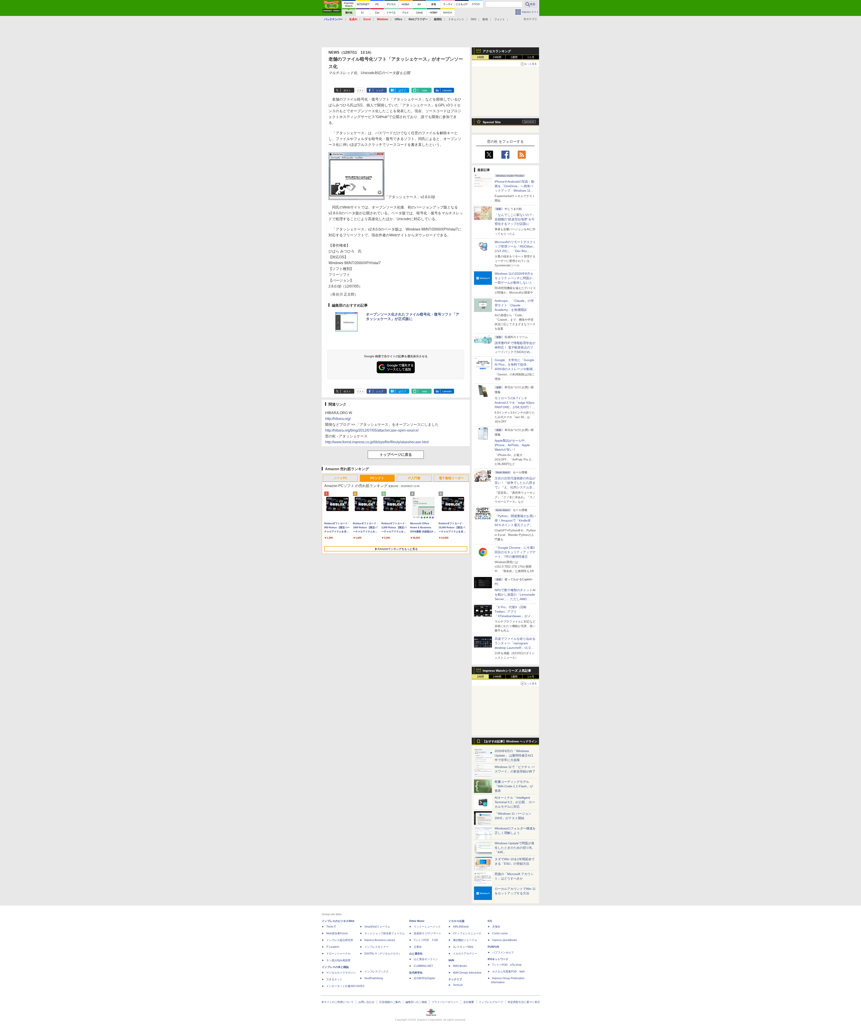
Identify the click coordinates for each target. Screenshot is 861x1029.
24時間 (497, 57)
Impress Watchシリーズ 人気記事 (507, 670)
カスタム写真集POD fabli (508, 971)
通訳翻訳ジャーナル (465, 940)
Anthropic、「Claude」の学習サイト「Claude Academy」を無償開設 (514, 305)
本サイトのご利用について (337, 1002)
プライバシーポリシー (445, 1002)
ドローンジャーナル (338, 953)
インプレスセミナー (376, 946)
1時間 (480, 57)
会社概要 (468, 1002)
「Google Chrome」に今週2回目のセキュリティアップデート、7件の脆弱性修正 (515, 552)
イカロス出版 (456, 921)
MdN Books (460, 966)
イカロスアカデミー (465, 953)
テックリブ (455, 979)
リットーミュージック (427, 926)
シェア (379, 90)
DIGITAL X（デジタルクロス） (382, 953)
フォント (499, 19)
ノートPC (340, 478)
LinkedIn (447, 90)
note (424, 90)
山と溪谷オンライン (426, 959)
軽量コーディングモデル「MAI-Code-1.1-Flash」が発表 (514, 786)
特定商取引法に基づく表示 (524, 1002)
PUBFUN (493, 946)
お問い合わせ (366, 1002)
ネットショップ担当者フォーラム (384, 933)
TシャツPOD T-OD (426, 940)
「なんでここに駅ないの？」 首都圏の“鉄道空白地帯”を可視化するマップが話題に (517, 219)
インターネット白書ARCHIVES (345, 986)
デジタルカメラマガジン (341, 972)
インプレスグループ (491, 1002)
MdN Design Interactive (467, 972)
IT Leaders (332, 946)
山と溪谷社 (416, 953)
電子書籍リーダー (451, 478)
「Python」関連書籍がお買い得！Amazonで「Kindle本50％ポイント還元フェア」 (515, 520)
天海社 (496, 926)
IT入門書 (414, 478)
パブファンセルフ (503, 952)
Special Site (492, 122)
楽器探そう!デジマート (427, 933)
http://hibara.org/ (338, 419)
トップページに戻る (396, 454)
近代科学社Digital (424, 978)
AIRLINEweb (461, 926)
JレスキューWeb (463, 946)
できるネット (334, 979)
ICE (490, 921)
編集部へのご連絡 (416, 1002)
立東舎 (418, 946)
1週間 (514, 57)
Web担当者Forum (337, 933)
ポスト (347, 90)
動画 (485, 19)
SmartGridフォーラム (377, 926)
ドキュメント (456, 19)
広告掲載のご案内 (390, 1002)
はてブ (402, 90)
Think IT (331, 926)
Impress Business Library (379, 940)
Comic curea (500, 933)
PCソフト (377, 478)
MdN (451, 960)
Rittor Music (417, 921)
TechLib (458, 985)
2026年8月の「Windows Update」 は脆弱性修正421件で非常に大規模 (514, 755)
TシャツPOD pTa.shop (507, 964)
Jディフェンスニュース (467, 933)
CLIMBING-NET (423, 966)
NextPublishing (373, 978)
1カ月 (530, 57)
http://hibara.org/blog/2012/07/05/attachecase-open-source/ (372, 430)
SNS (473, 19)
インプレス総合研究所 (339, 940)
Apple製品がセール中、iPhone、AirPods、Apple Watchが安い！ (512, 445)
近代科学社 (416, 972)
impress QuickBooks (504, 940)
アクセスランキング (497, 51)
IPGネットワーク (498, 959)
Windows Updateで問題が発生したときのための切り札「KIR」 (514, 847)
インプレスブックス (376, 971)
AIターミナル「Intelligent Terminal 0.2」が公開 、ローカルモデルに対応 (515, 802)
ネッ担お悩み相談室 (338, 960)
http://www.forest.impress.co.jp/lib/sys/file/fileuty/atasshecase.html (377, 442)
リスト (360, 90)
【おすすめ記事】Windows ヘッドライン (510, 741)
